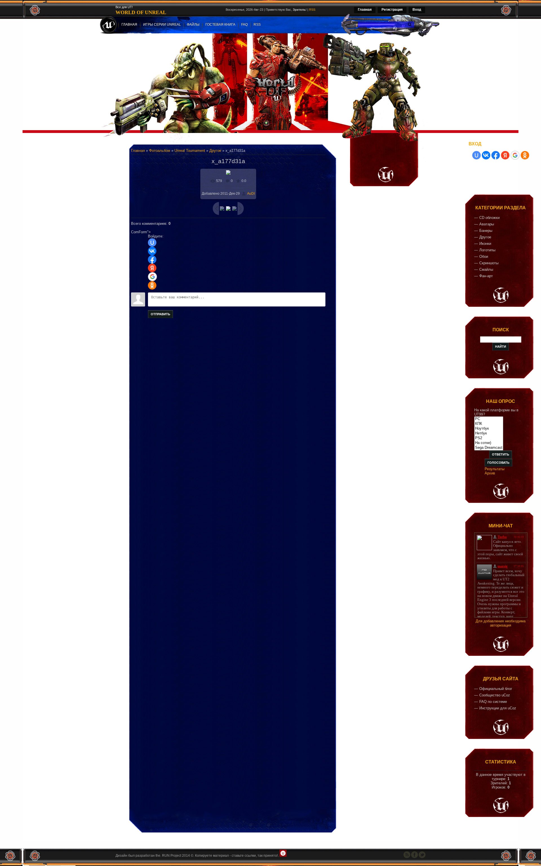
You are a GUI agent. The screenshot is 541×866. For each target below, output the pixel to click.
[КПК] (489, 423)
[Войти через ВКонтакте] (152, 251)
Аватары (486, 224)
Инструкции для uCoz (497, 708)
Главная (365, 10)
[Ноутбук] (489, 428)
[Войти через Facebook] (152, 259)
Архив (490, 473)
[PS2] (489, 438)
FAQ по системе (493, 702)
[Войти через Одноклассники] (152, 285)
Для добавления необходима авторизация (501, 623)
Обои (483, 256)
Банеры (485, 230)
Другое (215, 150)
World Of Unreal (141, 12)
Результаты (494, 469)
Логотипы (487, 250)
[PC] (489, 419)
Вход (417, 10)
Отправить (160, 314)
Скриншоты (488, 263)
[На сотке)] (489, 443)
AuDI (251, 194)
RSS (312, 9)
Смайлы (486, 269)
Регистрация (392, 10)
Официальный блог (495, 689)
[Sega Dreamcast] (489, 447)
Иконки (485, 243)
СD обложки (489, 218)
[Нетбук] (489, 433)
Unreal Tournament (189, 150)
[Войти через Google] (152, 276)
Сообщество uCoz (494, 695)
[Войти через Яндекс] (152, 268)
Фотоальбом (159, 150)
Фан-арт (486, 276)
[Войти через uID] (152, 242)
